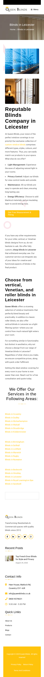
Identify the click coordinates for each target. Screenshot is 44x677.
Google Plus (19, 536)
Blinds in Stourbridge (14, 428)
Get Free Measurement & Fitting (19, 213)
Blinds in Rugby (12, 456)
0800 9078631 (15, 599)
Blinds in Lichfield (13, 449)
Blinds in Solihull (12, 445)
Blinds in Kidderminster (15, 432)
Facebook (7, 536)
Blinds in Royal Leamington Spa (19, 480)
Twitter (25, 536)
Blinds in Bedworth (13, 469)
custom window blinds (15, 144)
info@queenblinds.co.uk (20, 593)
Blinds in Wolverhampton (16, 421)
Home (12, 29)
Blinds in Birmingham (14, 442)
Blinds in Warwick (13, 452)
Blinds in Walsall (12, 425)
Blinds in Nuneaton (13, 459)
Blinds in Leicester (13, 477)
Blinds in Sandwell (13, 484)
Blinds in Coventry (13, 414)
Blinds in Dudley (12, 417)
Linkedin (13, 536)
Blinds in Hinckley (13, 473)
